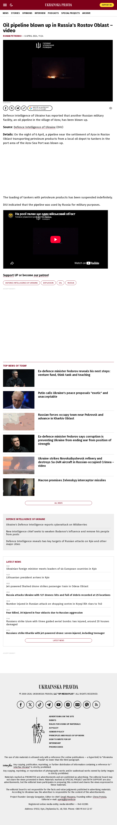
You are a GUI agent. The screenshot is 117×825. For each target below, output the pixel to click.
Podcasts (53, 13)
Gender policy (56, 732)
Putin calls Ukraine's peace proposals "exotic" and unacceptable (73, 394)
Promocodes (56, 747)
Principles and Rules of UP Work (66, 735)
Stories (15, 13)
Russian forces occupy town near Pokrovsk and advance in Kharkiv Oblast (70, 416)
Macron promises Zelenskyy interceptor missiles (72, 480)
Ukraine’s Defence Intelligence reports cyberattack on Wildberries (46, 524)
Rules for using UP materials (65, 724)
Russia (70, 283)
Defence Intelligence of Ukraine (35, 127)
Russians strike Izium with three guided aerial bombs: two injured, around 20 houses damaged (57, 623)
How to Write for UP (60, 739)
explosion (48, 283)
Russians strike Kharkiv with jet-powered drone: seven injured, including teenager (55, 633)
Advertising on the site (61, 716)
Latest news (13, 561)
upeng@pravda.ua (66, 799)
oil (60, 283)
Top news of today (15, 365)
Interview (40, 13)
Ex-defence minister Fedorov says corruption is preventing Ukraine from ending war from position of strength (74, 440)
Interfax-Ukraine (21, 767)
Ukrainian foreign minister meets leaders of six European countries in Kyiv (51, 568)
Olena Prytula (99, 797)
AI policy (53, 728)
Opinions (27, 13)
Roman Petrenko (12, 36)
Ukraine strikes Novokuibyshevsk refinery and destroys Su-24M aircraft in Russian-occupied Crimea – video (76, 462)
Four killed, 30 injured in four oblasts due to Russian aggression (44, 612)
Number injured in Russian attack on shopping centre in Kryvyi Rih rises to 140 (54, 603)
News (6, 13)
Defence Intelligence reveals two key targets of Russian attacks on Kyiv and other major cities (56, 543)
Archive (86, 13)
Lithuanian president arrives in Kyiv (27, 577)
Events (52, 720)
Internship (55, 743)
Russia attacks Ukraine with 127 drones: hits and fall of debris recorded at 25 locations (58, 595)
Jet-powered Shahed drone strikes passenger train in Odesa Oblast (47, 586)
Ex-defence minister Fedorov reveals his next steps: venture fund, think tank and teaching (74, 373)
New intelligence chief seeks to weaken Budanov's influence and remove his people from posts (57, 533)
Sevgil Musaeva (67, 797)
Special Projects (70, 13)
